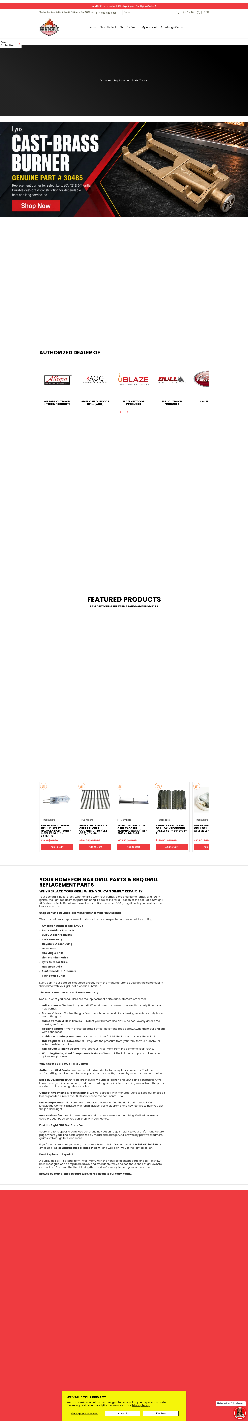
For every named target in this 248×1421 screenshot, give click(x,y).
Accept (122, 1413)
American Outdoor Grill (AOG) (95, 403)
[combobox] (149, 12)
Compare (49, 821)
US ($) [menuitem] (206, 12)
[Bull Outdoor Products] (172, 380)
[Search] (177, 12)
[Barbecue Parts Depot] (50, 27)
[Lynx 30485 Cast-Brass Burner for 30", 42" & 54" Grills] (124, 169)
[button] (11, 44)
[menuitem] (188, 12)
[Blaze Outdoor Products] (133, 380)
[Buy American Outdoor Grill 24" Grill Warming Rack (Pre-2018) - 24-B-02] (133, 800)
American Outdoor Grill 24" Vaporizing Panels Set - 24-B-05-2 (171, 830)
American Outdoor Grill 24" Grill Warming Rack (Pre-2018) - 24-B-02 (132, 830)
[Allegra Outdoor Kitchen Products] (57, 380)
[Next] (127, 214)
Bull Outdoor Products (172, 403)
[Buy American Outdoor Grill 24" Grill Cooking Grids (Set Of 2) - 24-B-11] (95, 800)
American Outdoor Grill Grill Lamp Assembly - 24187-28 (208, 829)
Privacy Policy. (141, 1405)
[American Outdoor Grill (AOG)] (95, 380)
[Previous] (120, 214)
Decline (160, 1413)
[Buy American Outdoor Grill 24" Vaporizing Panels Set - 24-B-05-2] (172, 800)
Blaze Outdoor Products (134, 403)
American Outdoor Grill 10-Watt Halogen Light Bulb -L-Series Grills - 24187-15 (56, 832)
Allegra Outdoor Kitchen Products (57, 403)
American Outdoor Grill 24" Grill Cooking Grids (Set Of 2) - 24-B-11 (93, 830)
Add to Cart (57, 847)
